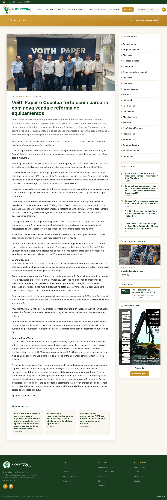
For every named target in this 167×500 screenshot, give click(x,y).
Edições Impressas (70, 476)
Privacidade (138, 476)
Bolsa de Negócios (97, 9)
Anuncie (101, 486)
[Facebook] (164, 9)
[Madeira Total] (19, 9)
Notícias (50, 9)
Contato (137, 481)
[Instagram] (11, 486)
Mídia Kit (128, 9)
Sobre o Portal (139, 467)
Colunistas (114, 9)
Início (132, 20)
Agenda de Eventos (77, 9)
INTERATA (160, 496)
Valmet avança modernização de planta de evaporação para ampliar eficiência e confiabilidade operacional (60, 420)
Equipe (136, 472)
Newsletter (102, 476)
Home (40, 9)
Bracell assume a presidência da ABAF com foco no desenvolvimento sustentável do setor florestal (92, 420)
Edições (61, 9)
